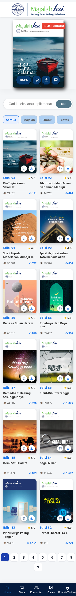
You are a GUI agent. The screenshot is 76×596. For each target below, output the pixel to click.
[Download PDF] (31, 168)
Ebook (47, 120)
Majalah (29, 120)
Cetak (65, 120)
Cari (63, 104)
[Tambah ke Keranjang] (24, 168)
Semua (11, 120)
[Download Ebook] (46, 80)
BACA (24, 80)
